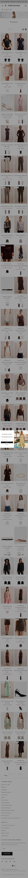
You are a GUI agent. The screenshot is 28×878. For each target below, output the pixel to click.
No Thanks (7, 444)
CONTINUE (7, 442)
